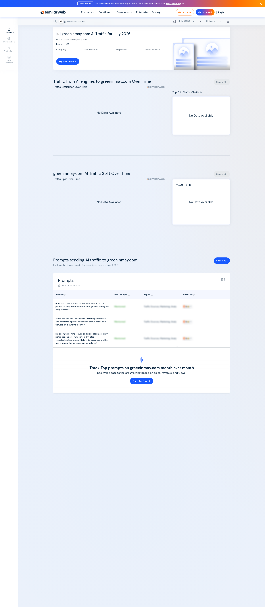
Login (221, 12)
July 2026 (184, 21)
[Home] (53, 12)
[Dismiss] (261, 4)
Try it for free (66, 61)
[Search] (141, 21)
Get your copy (173, 3)
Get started (205, 12)
